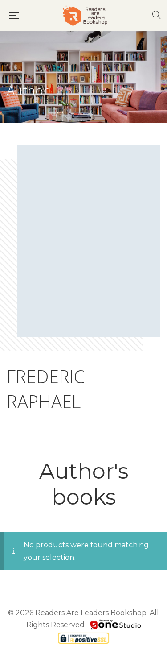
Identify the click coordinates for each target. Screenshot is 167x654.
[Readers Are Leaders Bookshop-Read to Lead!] (85, 15)
